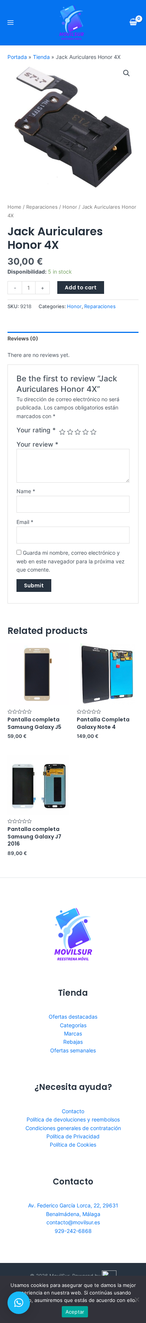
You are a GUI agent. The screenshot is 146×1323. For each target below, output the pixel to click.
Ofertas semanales (73, 1050)
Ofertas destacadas (73, 1016)
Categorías (73, 1025)
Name (25, 491)
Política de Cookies (73, 1144)
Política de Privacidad (73, 1136)
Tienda (41, 57)
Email (24, 522)
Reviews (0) (22, 338)
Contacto (73, 1111)
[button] (18, 1302)
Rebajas (73, 1042)
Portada (17, 57)
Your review (37, 444)
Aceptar (75, 1312)
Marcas (73, 1033)
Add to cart (81, 287)
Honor (70, 207)
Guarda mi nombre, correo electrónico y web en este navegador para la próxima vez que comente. (70, 561)
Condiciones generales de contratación (73, 1128)
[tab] (73, 338)
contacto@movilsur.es (73, 1222)
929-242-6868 (73, 1231)
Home (14, 207)
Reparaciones (42, 207)
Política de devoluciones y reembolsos (73, 1119)
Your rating (36, 430)
